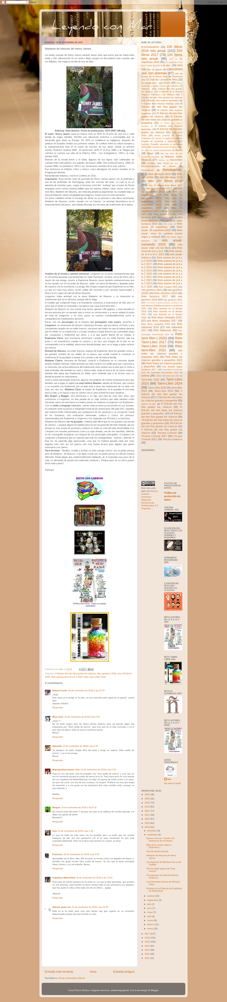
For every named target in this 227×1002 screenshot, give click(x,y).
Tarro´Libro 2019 (163, 390)
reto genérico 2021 (151, 289)
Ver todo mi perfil (172, 783)
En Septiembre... (149, 83)
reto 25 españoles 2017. (159, 188)
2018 (147, 827)
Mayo (150, 153)
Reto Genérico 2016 (165, 293)
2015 (147, 942)
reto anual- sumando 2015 (161, 242)
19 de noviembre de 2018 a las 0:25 (82, 717)
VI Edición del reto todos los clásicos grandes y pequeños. (161, 410)
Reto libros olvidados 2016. (166, 317)
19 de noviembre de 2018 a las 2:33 (98, 769)
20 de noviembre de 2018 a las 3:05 (81, 854)
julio (149, 904)
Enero (167, 82)
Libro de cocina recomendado (158, 150)
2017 (147, 934)
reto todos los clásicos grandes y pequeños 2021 (161, 353)
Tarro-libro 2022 (150, 379)
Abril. (149, 70)
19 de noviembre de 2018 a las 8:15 (79, 807)
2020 (147, 819)
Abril (179, 65)
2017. (171, 59)
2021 (147, 815)
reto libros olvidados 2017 (162, 320)
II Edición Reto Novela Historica (157, 104)
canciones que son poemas (161, 71)
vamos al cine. (148, 404)
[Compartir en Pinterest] (92, 669)
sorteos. (159, 376)
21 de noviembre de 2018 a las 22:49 (90, 907)
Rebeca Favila (59, 690)
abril (149, 916)
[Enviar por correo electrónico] (80, 669)
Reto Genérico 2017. (154, 296)
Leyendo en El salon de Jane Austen (166, 147)
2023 (147, 807)
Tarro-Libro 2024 (169, 383)
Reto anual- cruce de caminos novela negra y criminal (161, 233)
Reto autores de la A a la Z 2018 (67, 677)
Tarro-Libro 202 (172, 376)
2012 (147, 954)
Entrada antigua (123, 971)
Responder (57, 707)
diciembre (152, 831)
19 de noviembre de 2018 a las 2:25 (80, 746)
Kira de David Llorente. (158, 851)
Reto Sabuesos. (162, 330)
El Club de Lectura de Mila (161, 79)
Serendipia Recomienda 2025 (165, 373)
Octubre (151, 163)
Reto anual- (168, 224)
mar (169, 779)
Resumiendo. (172, 170)
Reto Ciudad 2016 (168, 287)
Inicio (93, 971)
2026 (147, 794)
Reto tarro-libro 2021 (161, 348)
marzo (150, 920)
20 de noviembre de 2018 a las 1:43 (75, 831)
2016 (147, 938)
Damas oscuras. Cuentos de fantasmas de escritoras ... (161, 839)
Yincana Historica (172, 439)
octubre (151, 896)
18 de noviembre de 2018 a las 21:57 (86, 690)
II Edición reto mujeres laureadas (162, 100)
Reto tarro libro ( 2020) (161, 336)
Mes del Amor (167, 154)
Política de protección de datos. (172, 496)
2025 (147, 799)
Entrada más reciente (59, 971)
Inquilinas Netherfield (63, 878)
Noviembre (176, 159)
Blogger (154, 990)
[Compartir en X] (86, 669)
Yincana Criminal (167, 432)
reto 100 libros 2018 (171, 177)
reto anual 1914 (165, 217)
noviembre (152, 835)
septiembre (153, 900)
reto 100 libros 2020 (165, 181)
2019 (147, 823)
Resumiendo (147, 170)
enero (150, 928)
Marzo (178, 150)
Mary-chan (57, 717)
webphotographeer (120, 990)
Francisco (57, 854)
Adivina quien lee (61, 907)
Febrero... (146, 89)
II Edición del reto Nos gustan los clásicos (75, 673)
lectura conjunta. (162, 135)
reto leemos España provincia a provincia (162, 303)
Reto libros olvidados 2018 (155, 324)
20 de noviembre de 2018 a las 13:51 (94, 878)
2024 (147, 803)
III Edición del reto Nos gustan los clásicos (161, 106)
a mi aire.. (165, 65)
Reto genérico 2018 (106, 673)
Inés (54, 831)
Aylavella (57, 746)
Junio (144, 135)
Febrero (174, 86)
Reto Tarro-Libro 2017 (161, 340)
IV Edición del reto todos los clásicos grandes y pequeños (161, 119)
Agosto (158, 69)
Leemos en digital (162, 138)
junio (149, 908)
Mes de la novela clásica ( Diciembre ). (159, 846)
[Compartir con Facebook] (89, 669)
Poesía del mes (170, 163)
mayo (150, 912)
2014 (147, 946)
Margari (56, 807)
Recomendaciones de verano (158, 166)
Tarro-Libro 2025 (157, 387)
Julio (174, 132)
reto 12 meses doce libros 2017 (165, 185)
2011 (147, 958)
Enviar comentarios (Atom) (72, 978)
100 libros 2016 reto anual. (161, 49)
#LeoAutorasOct (150, 46)
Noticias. (162, 160)
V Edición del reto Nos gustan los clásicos (161, 394)
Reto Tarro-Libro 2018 (95, 677)
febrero (151, 924)
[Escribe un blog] (83, 669)
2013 (147, 950)
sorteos (145, 375)
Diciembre (177, 76)
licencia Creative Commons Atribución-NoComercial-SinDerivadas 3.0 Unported (149, 500)
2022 (147, 811)
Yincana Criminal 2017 (154, 436)
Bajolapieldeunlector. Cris (66, 769)
